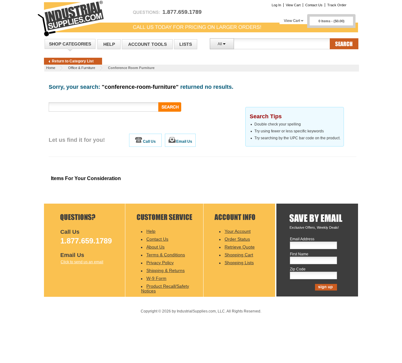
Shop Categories (70, 43)
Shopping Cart (239, 254)
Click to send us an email (82, 262)
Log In (276, 5)
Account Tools (147, 44)
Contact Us (314, 5)
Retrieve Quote (240, 246)
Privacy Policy (160, 262)
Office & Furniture (81, 68)
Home (50, 68)
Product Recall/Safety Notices (165, 288)
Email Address (302, 239)
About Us (155, 246)
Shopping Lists (239, 262)
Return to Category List (73, 61)
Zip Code (298, 269)
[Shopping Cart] (293, 19)
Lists (185, 44)
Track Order (336, 5)
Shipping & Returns (165, 270)
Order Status (237, 239)
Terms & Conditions (165, 254)
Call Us (149, 141)
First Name (299, 254)
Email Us (184, 141)
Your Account (238, 231)
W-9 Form (156, 278)
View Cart (293, 5)
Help (109, 44)
